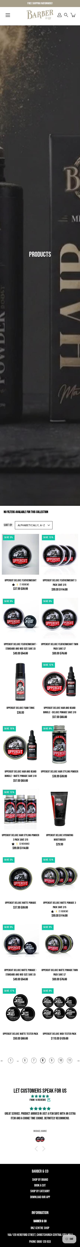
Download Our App (40, 1197)
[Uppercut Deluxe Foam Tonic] (20, 681)
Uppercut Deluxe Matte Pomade (20, 903)
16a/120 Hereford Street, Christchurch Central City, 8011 (40, 1235)
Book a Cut (40, 1185)
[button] (66, 15)
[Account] (60, 15)
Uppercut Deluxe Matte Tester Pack (20, 1034)
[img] (40, 1096)
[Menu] (8, 15)
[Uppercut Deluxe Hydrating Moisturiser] (59, 809)
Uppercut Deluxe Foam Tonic (20, 708)
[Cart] (73, 15)
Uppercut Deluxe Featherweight (20, 580)
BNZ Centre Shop (40, 1228)
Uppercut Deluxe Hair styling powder (59, 771)
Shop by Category (40, 1191)
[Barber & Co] (40, 15)
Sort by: (8, 525)
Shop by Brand (40, 1180)
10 (60, 1060)
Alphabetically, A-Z (31, 525)
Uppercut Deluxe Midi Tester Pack (59, 1034)
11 (69, 1060)
